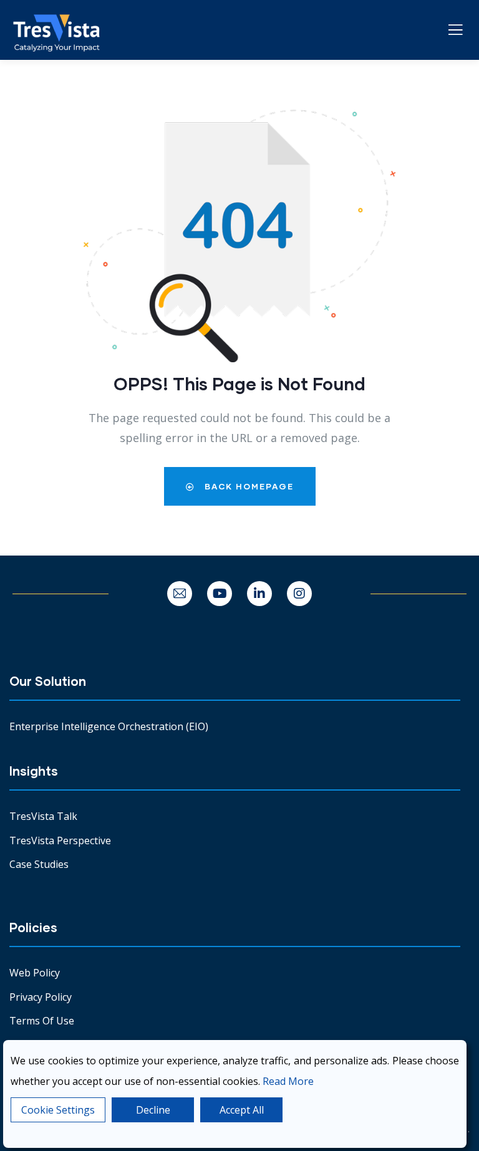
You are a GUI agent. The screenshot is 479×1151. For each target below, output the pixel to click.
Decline (153, 1110)
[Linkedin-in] (259, 593)
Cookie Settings (58, 1110)
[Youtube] (219, 593)
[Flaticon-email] (179, 593)
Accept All (242, 1110)
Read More (288, 1081)
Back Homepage (247, 486)
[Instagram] (299, 593)
